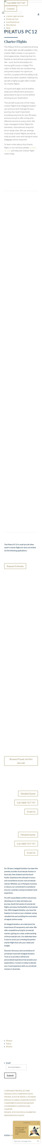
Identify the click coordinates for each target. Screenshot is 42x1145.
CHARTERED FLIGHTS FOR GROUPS (19, 1103)
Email (8, 1063)
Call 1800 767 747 (16, 3)
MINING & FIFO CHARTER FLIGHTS (18, 1094)
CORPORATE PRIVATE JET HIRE (17, 1091)
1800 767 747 (14, 1025)
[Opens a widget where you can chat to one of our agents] (26, 1132)
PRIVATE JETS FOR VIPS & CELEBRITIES (20, 1112)
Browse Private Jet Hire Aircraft (21, 761)
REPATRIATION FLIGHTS (14, 1115)
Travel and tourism (12, 558)
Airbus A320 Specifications (15, 754)
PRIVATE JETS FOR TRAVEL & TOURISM (20, 1097)
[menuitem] (15, 16)
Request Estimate (15, 566)
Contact (10, 8)
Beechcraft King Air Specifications (18, 620)
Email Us (31, 811)
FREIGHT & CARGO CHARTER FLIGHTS (20, 1100)
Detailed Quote (28, 793)
